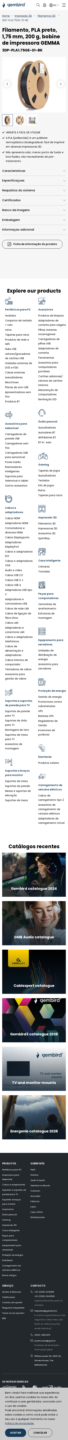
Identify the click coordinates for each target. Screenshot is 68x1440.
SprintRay (44, 538)
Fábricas (35, 1201)
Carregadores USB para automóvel (16, 455)
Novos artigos (9, 1275)
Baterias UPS (46, 716)
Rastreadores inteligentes (13, 469)
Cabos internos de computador (16, 662)
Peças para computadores (9, 1238)
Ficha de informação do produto (35, 244)
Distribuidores (37, 1217)
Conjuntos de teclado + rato (18, 323)
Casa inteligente (10, 1230)
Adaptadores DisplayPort (13, 545)
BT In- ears (44, 442)
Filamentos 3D (46, 16)
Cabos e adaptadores (13, 1184)
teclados (10, 315)
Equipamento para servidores (11, 1247)
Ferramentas (46, 358)
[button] (60, 84)
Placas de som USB (16, 387)
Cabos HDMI (12, 518)
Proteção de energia (12, 1255)
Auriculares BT (46, 432)
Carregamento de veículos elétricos (11, 1267)
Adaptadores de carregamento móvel (51, 821)
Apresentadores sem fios (18, 394)
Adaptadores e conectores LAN (14, 630)
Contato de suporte (12, 1302)
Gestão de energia (50, 697)
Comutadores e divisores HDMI (15, 530)
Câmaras (44, 566)
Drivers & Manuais (11, 1291)
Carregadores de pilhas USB (49, 341)
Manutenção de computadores (48, 392)
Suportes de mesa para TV (16, 737)
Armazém (35, 1196)
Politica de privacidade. (19, 1423)
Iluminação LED (47, 399)
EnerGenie (7, 1260)
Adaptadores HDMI (16, 523)
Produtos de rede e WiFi (17, 342)
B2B (4, 1318)
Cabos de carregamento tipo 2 (51, 798)
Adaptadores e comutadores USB (16, 601)
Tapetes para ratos (17, 335)
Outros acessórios (16, 485)
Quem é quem (37, 1180)
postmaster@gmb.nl (44, 1340)
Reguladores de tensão (48, 723)
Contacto (35, 1190)
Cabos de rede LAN (17, 608)
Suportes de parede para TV (17, 713)
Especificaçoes (13, 180)
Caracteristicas (13, 171)
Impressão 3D (23, 16)
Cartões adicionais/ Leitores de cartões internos (50, 381)
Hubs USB (10, 349)
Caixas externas (15, 372)
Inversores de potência (46, 732)
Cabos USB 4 (13, 585)
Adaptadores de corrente (48, 351)
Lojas (33, 1206)
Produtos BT (12, 401)
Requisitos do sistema (18, 190)
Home (6, 16)
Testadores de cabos (18, 669)
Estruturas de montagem (46, 616)
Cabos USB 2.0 (14, 575)
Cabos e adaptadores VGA (19, 563)
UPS (40, 711)
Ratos (41, 490)
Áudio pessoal (9, 1214)
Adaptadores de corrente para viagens (52, 323)
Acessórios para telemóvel (10, 1177)
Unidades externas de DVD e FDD (18, 365)
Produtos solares (48, 763)
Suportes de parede (17, 786)
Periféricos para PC (12, 1169)
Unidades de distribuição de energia (47, 655)
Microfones (12, 382)
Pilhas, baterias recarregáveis (47, 332)
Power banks (13, 462)
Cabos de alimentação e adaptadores (14, 651)
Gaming (6, 1219)
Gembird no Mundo (40, 1185)
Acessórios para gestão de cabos (15, 676)
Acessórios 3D (46, 533)
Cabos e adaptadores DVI (19, 554)
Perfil (32, 1169)
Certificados (11, 200)
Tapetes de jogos (49, 470)
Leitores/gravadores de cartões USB (17, 356)
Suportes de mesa (16, 781)
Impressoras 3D (47, 528)
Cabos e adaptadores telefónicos (19, 639)
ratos (8, 330)
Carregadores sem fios (16, 446)
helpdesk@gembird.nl (45, 1310)
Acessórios (8, 1209)
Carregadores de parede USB (15, 436)
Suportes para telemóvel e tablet (16, 478)
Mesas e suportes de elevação (18, 793)
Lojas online (36, 1212)
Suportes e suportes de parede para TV (14, 1192)
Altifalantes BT (47, 437)
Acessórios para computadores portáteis (48, 367)
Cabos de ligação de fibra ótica (18, 616)
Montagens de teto (17, 730)
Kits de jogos (46, 485)
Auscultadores (14, 377)
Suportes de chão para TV (16, 723)
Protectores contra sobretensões (50, 704)
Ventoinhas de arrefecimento (47, 606)
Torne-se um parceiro (13, 1313)
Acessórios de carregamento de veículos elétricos (49, 809)
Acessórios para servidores (48, 666)
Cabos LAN (11, 623)
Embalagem (11, 220)
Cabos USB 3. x (14, 580)
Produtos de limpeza (51, 315)
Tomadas (44, 571)
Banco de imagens (16, 210)
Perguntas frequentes (13, 1307)
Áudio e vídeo (13, 570)
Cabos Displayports (17, 537)
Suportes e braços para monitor (11, 1201)
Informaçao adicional (18, 229)
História (34, 1174)
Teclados (44, 480)
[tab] (34, 171)
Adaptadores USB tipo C (18, 592)
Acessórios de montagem (13, 746)
